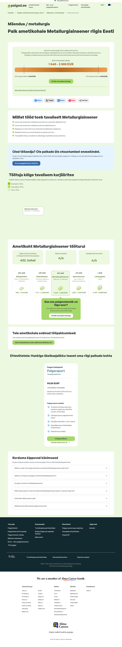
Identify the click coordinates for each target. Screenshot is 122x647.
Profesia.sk (25, 593)
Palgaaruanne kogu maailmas (72, 528)
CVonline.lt (57, 590)
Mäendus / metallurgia (55, 13)
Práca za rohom (26, 602)
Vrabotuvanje (74, 596)
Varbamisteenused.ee (60, 614)
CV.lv (55, 593)
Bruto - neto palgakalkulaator (18, 542)
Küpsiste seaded (83, 557)
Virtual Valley (74, 602)
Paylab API (66, 535)
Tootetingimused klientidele (45, 528)
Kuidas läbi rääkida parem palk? (25, 498)
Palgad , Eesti (30, 13)
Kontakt (92, 528)
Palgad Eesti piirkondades (17, 531)
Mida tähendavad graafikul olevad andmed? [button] (30, 90)
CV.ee (56, 596)
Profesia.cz (25, 596)
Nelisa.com (25, 611)
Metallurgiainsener (31, 209)
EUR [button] (102, 5)
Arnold (40, 590)
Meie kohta (39, 537)
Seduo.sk (41, 599)
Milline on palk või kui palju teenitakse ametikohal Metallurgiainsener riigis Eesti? (41, 468)
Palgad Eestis (13, 528)
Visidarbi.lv (57, 602)
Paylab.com (41, 608)
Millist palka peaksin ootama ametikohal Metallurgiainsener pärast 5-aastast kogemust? (44, 491)
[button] (110, 5)
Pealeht (11, 13)
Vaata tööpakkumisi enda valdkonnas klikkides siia (33, 342)
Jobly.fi (88, 590)
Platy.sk (40, 605)
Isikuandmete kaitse (60, 557)
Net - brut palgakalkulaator (52, 6)
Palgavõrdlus (73, 5)
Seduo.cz (41, 596)
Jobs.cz (24, 590)
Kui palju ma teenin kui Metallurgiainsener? (28, 483)
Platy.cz (40, 602)
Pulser (72, 605)
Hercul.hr (72, 599)
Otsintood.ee (58, 605)
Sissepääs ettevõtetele (85, 6)
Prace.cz (24, 599)
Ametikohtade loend (34, 6)
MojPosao (73, 590)
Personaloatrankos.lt (60, 608)
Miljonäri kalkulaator (15, 538)
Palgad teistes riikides (16, 535)
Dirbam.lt (56, 599)
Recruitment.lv (58, 611)
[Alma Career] (61, 625)
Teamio (40, 593)
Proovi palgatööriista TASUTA (26, 163)
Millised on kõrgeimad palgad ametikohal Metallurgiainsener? (35, 476)
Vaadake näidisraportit (59, 442)
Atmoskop (25, 608)
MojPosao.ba (74, 593)
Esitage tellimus (61, 439)
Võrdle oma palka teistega (61, 81)
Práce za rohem (26, 605)
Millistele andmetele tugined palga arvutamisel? (30, 506)
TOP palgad (12, 545)
